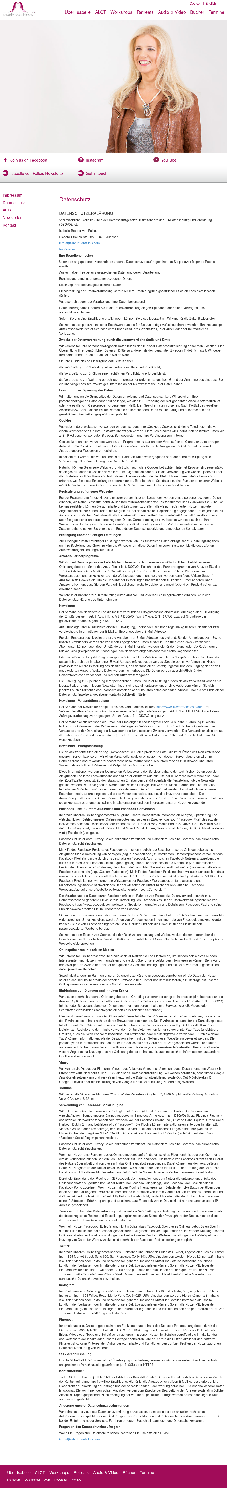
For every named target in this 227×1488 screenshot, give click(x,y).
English (210, 3)
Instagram (95, 160)
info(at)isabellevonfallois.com (79, 243)
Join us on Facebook (28, 160)
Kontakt (9, 225)
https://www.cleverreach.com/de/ (179, 706)
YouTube (168, 160)
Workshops (121, 12)
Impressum (12, 195)
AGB (7, 210)
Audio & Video (172, 12)
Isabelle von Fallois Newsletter (37, 173)
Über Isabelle (78, 12)
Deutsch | (197, 3)
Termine (216, 12)
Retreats (145, 12)
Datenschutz (14, 202)
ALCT (100, 12)
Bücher (197, 12)
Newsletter (12, 217)
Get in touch (96, 173)
